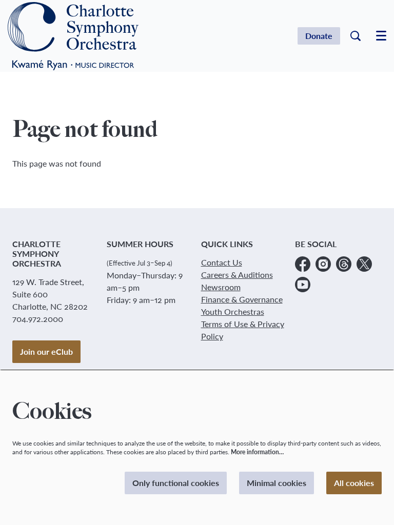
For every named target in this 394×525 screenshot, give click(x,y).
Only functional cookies (175, 483)
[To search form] (355, 36)
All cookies (354, 483)
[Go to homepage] (73, 36)
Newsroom (221, 287)
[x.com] (364, 264)
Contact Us (221, 262)
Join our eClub (46, 351)
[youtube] (302, 284)
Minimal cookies (276, 483)
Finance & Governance (242, 299)
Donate (318, 36)
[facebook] (302, 264)
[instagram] (323, 264)
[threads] (343, 264)
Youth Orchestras (232, 311)
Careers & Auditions (237, 274)
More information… (257, 452)
